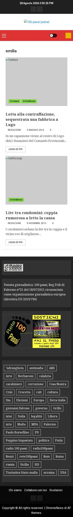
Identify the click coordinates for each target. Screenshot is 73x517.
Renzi (10, 456)
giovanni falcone (18, 408)
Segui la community (68, 35)
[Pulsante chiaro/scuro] (53, 35)
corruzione (35, 384)
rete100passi (28, 456)
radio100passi (43, 448)
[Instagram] (39, 9)
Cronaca (14, 101)
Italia (21, 416)
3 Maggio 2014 (35, 130)
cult (39, 392)
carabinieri (14, 384)
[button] (4, 35)
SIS (37, 464)
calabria (45, 376)
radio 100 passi (16, 448)
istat (9, 416)
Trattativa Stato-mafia (22, 472)
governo (41, 408)
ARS (52, 368)
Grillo (57, 408)
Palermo (50, 424)
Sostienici (56, 490)
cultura (52, 392)
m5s (9, 424)
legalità (36, 416)
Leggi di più (15, 149)
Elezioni (22, 400)
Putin (59, 440)
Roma (60, 456)
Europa (39, 400)
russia (10, 464)
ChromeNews (54, 508)
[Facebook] (33, 9)
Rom (46, 456)
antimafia (36, 368)
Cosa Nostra (57, 384)
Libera (52, 416)
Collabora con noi (35, 490)
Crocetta (24, 392)
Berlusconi (25, 376)
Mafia (21, 424)
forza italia (57, 400)
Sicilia (24, 464)
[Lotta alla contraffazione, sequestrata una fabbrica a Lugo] (36, 81)
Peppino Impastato (19, 440)
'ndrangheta (15, 368)
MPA (34, 424)
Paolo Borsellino (17, 432)
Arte (9, 376)
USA (63, 472)
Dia (8, 400)
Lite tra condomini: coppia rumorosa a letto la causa (31, 215)
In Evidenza (29, 101)
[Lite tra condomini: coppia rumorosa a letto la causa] (36, 180)
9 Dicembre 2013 (36, 223)
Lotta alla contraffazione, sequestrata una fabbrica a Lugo (32, 119)
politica (44, 440)
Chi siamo (15, 490)
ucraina (48, 472)
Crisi (9, 392)
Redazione (14, 130)
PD (37, 432)
